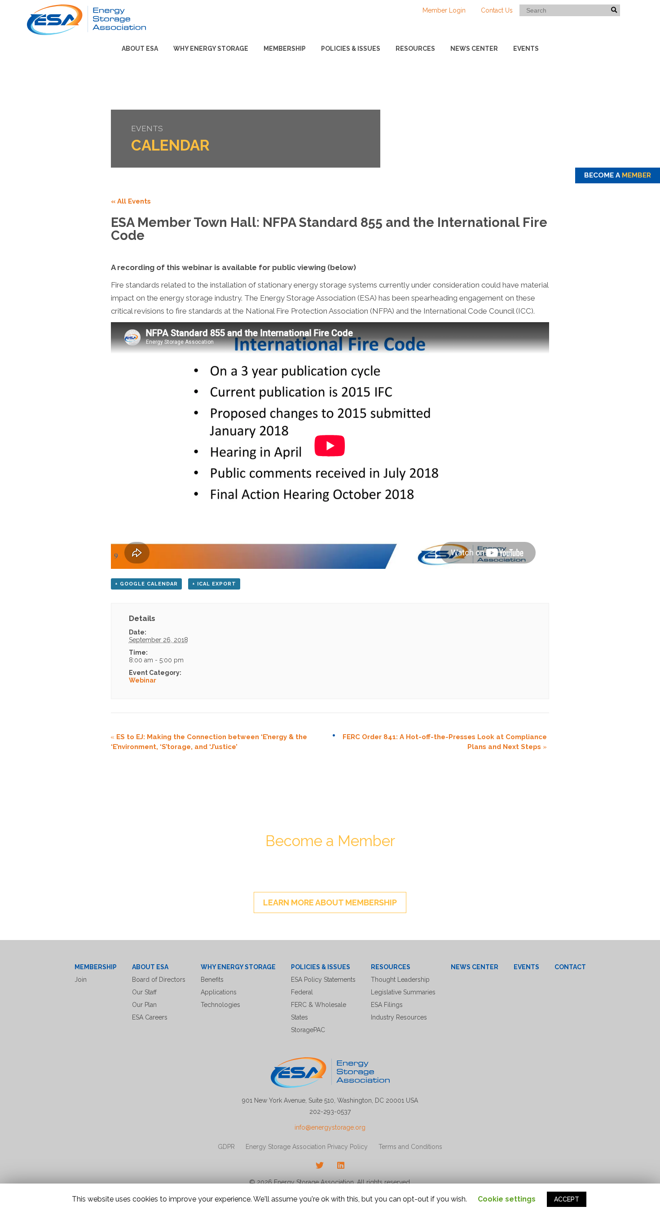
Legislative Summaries (403, 992)
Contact (570, 967)
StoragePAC (308, 1029)
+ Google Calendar (146, 584)
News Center (474, 48)
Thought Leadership (400, 979)
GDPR (226, 1146)
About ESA (140, 48)
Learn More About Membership (330, 902)
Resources (415, 48)
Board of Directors (158, 979)
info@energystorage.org (330, 1127)
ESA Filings (387, 1004)
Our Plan (144, 1004)
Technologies (220, 1004)
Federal (302, 992)
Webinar (142, 680)
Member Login (444, 10)
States (299, 1017)
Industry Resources (399, 1017)
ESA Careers (149, 1017)
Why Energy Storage (210, 48)
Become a (617, 175)
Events (526, 48)
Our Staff (144, 992)
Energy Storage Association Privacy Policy (307, 1146)
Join (81, 979)
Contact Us (497, 10)
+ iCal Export (214, 584)
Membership (285, 48)
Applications (219, 992)
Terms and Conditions (410, 1146)
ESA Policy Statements (323, 979)
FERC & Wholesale (318, 1004)
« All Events (131, 201)
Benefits (212, 979)
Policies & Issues (350, 48)
